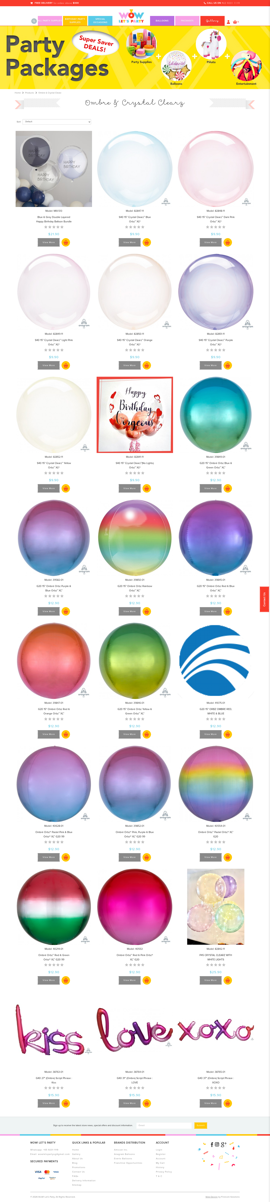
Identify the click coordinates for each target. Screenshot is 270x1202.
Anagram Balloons (124, 1154)
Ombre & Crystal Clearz (49, 92)
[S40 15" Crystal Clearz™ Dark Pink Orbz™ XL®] (216, 168)
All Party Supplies (50, 20)
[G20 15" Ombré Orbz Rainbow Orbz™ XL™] (135, 537)
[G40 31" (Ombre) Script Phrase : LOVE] (135, 1029)
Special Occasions (100, 21)
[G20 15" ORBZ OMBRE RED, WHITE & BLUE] (216, 660)
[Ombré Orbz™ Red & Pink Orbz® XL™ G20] (135, 906)
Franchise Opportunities (128, 1163)
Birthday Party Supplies (75, 21)
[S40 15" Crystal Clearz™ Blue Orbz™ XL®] (135, 168)
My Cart (160, 1163)
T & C (159, 1176)
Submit (201, 1125)
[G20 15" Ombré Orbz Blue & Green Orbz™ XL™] (216, 414)
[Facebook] (212, 1144)
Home (18, 92)
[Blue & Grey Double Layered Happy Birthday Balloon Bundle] (54, 168)
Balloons (162, 20)
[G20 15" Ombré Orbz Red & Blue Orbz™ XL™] (216, 537)
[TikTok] (224, 1144)
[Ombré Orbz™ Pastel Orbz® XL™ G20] (216, 783)
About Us (77, 1158)
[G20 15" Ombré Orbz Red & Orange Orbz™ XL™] (54, 660)
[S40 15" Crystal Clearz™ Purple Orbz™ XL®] (216, 291)
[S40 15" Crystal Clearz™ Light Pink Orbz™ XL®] (54, 291)
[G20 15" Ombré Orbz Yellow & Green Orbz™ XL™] (135, 660)
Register (161, 1154)
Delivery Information (84, 1180)
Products (29, 92)
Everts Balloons (123, 1158)
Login (159, 1149)
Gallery (76, 1154)
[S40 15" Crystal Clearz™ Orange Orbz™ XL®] (135, 291)
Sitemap (77, 1185)
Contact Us (264, 599)
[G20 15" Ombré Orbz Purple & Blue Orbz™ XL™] (54, 537)
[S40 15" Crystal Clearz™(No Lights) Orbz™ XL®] (135, 414)
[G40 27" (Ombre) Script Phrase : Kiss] (54, 1029)
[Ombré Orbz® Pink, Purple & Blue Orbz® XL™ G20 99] (135, 783)
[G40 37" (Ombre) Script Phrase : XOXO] (216, 1029)
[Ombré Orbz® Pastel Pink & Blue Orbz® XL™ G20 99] (54, 783)
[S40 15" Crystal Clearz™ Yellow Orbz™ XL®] (54, 414)
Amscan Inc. (121, 1149)
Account (160, 1158)
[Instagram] (217, 1144)
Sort (19, 121)
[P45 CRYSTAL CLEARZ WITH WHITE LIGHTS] (216, 906)
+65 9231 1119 (50, 1149)
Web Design (212, 1197)
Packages (187, 20)
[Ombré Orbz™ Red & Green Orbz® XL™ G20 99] (54, 906)
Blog (75, 1163)
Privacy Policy (164, 1171)
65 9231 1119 (231, 3)
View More (49, 242)
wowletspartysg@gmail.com (54, 1154)
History (160, 1167)
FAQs (75, 1176)
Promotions (78, 1167)
